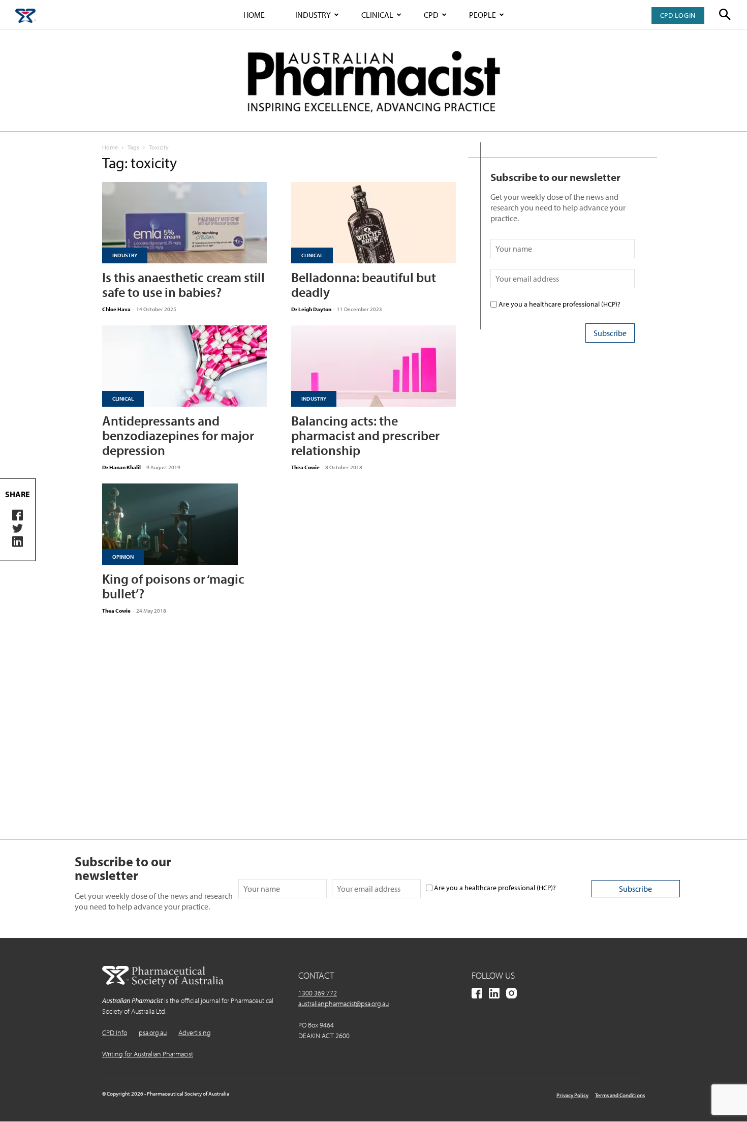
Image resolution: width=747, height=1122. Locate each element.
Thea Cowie (305, 467)
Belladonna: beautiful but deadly (363, 284)
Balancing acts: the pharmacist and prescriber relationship (365, 435)
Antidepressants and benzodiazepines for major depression (178, 435)
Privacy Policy (572, 1095)
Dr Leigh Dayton (311, 309)
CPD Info (114, 1032)
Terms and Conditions (620, 1095)
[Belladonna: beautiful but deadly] (373, 222)
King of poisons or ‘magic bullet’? (173, 586)
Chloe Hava (116, 309)
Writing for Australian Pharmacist (147, 1053)
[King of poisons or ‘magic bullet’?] (184, 524)
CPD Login (678, 15)
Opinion (123, 556)
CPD (431, 15)
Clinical (377, 15)
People (482, 15)
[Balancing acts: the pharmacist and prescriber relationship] (373, 366)
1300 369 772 (317, 992)
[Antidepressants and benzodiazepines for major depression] (184, 366)
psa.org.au (153, 1032)
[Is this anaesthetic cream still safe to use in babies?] (184, 222)
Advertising (194, 1032)
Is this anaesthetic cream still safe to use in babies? (183, 284)
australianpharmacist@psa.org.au (343, 1003)
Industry (313, 15)
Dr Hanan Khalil (121, 467)
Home (254, 15)
